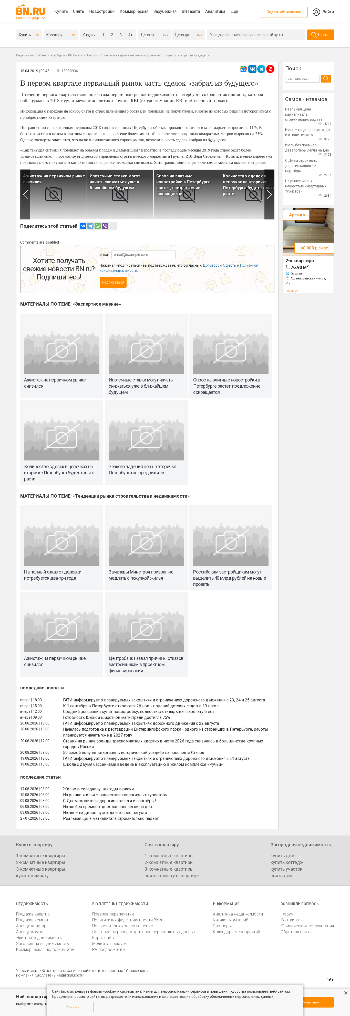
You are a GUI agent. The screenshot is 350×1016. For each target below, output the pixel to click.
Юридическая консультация (307, 925)
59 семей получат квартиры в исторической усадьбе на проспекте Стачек (133, 752)
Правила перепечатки (113, 914)
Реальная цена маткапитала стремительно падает (111, 818)
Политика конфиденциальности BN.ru (127, 920)
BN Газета (191, 11)
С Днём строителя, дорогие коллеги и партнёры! (109, 800)
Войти (328, 11)
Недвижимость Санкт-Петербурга (40, 55)
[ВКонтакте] (83, 226)
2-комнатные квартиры (40, 862)
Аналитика (215, 11)
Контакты (290, 920)
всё (165, 34)
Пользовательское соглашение (122, 925)
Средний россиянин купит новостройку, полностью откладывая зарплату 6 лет (138, 711)
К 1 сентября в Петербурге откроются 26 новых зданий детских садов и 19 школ (141, 705)
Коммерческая (134, 11)
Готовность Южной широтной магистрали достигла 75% (116, 717)
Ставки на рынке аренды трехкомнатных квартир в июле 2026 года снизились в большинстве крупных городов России (163, 744)
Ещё (234, 11)
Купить (61, 11)
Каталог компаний (230, 920)
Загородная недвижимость (42, 943)
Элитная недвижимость (39, 937)
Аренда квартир (31, 925)
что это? (291, 290)
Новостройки (102, 11)
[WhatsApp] (98, 226)
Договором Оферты (219, 265)
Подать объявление (284, 12)
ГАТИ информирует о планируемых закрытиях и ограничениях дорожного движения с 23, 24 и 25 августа (164, 700)
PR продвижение (108, 949)
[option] (53, 194)
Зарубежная (165, 11)
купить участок (286, 869)
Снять (78, 11)
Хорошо (72, 1007)
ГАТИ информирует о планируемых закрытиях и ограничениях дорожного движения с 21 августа (156, 758)
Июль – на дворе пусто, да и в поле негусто (105, 812)
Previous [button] (25, 194)
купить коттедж (287, 862)
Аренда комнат (30, 931)
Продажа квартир (33, 914)
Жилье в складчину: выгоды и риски (98, 789)
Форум (287, 914)
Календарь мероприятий (236, 931)
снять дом (282, 875)
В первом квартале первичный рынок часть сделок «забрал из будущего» (155, 55)
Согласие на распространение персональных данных (143, 931)
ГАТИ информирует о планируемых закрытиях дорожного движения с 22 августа (141, 723)
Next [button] (269, 194)
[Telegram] (90, 226)
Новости (92, 55)
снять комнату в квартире (172, 875)
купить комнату (32, 875)
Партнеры (222, 925)
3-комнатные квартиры (40, 869)
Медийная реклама (110, 943)
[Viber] (105, 226)
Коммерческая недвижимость (45, 949)
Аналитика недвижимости (238, 914)
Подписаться (113, 282)
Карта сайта (103, 937)
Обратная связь (296, 931)
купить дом (283, 855)
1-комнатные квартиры (40, 855)
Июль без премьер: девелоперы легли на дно (107, 806)
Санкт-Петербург (28, 18)
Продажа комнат (32, 920)
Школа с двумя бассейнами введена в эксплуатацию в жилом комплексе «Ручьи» (143, 764)
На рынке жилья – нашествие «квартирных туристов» (115, 794)
